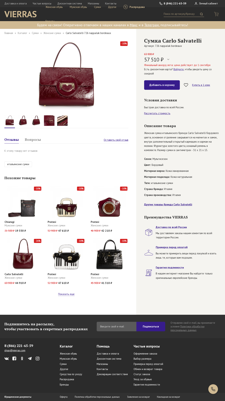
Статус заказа (142, 374)
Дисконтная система (109, 358)
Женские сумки (52, 33)
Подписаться (151, 326)
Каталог (22, 33)
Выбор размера (142, 358)
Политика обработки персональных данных (97, 396)
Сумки (97, 7)
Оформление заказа (145, 353)
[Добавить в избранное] (185, 85)
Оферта (64, 396)
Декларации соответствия (112, 374)
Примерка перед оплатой (148, 364)
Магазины (102, 364)
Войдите (178, 69)
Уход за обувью (143, 379)
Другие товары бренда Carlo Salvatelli (168, 204)
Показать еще (66, 294)
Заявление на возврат (138, 396)
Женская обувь (54, 7)
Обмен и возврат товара (148, 369)
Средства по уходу (71, 374)
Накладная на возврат (168, 396)
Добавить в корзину (162, 85)
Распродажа (137, 7)
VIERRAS (20, 14)
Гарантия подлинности (147, 384)
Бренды (50, 21)
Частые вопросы (147, 346)
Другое (112, 7)
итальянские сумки (18, 164)
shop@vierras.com (14, 350)
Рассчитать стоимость (157, 113)
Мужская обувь (78, 7)
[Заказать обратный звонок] (213, 389)
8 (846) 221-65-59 (174, 3)
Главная (8, 33)
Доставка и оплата (15, 3)
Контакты (102, 369)
